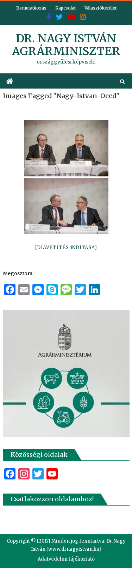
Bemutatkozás (31, 8)
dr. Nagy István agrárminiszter (66, 44)
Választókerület (100, 8)
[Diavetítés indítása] (66, 247)
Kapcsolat (65, 8)
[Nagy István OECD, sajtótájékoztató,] (66, 148)
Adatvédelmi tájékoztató (66, 559)
